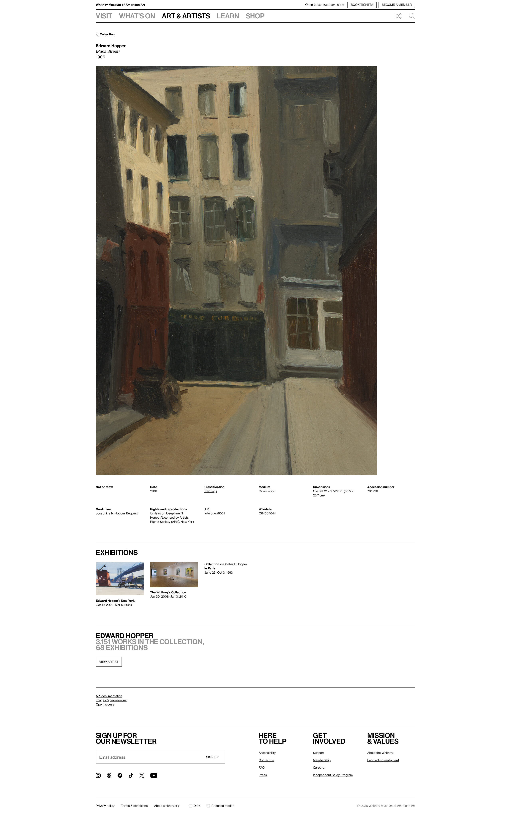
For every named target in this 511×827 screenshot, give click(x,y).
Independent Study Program (333, 775)
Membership (322, 760)
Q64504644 (267, 513)
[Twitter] (141, 775)
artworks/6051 (214, 513)
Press (263, 775)
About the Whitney (380, 752)
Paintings (210, 491)
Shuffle (398, 16)
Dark (197, 805)
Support (318, 752)
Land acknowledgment (383, 760)
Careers (318, 767)
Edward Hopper (111, 45)
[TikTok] (131, 775)
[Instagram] (98, 775)
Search (410, 16)
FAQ (261, 767)
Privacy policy (105, 805)
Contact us (266, 760)
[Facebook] (120, 775)
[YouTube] (153, 775)
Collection (107, 34)
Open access (105, 704)
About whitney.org (166, 805)
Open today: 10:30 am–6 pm (324, 4)
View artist (108, 662)
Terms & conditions (134, 805)
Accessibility (267, 752)
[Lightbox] (236, 270)
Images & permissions (111, 700)
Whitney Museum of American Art (120, 4)
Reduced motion (222, 805)
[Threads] (109, 775)
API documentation (109, 696)
